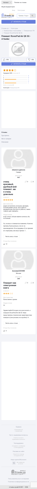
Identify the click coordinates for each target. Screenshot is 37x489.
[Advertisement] (18, 109)
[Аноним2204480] (18, 259)
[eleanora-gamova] (18, 158)
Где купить (5, 135)
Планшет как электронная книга (9, 285)
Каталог (6, 2)
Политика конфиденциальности (18, 482)
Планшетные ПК (14, 87)
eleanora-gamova (18, 170)
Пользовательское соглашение (18, 479)
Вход (13, 10)
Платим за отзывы (20, 2)
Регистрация (21, 10)
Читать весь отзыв (11, 236)
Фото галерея (6, 139)
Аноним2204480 (18, 271)
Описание (4, 142)
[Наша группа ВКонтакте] (15, 463)
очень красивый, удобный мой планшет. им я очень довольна (10, 188)
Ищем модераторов (8, 7)
